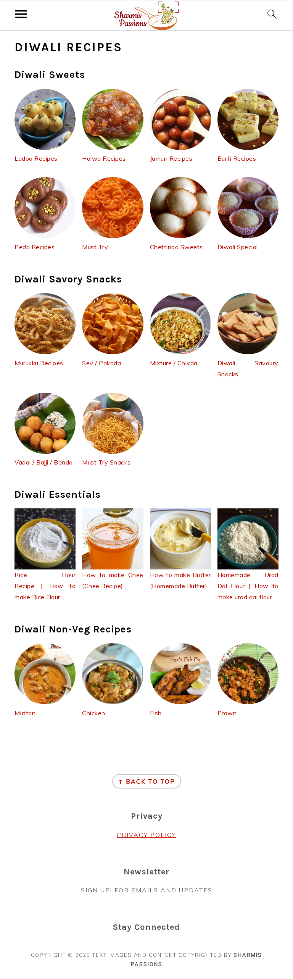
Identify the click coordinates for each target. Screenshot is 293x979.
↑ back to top (146, 781)
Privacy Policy (146, 835)
